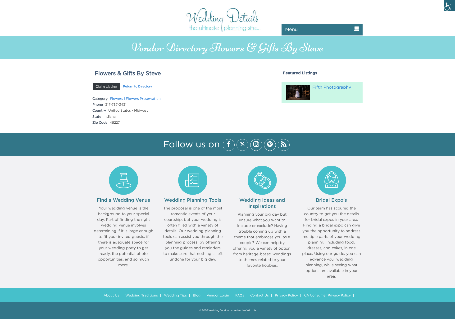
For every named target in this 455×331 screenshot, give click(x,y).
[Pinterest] (270, 145)
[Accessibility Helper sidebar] (449, 5)
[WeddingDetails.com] (227, 19)
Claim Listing (106, 86)
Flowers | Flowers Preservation (135, 98)
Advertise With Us (245, 310)
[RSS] (284, 145)
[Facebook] (229, 145)
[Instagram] (256, 145)
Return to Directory (137, 86)
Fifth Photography (331, 87)
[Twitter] (242, 145)
